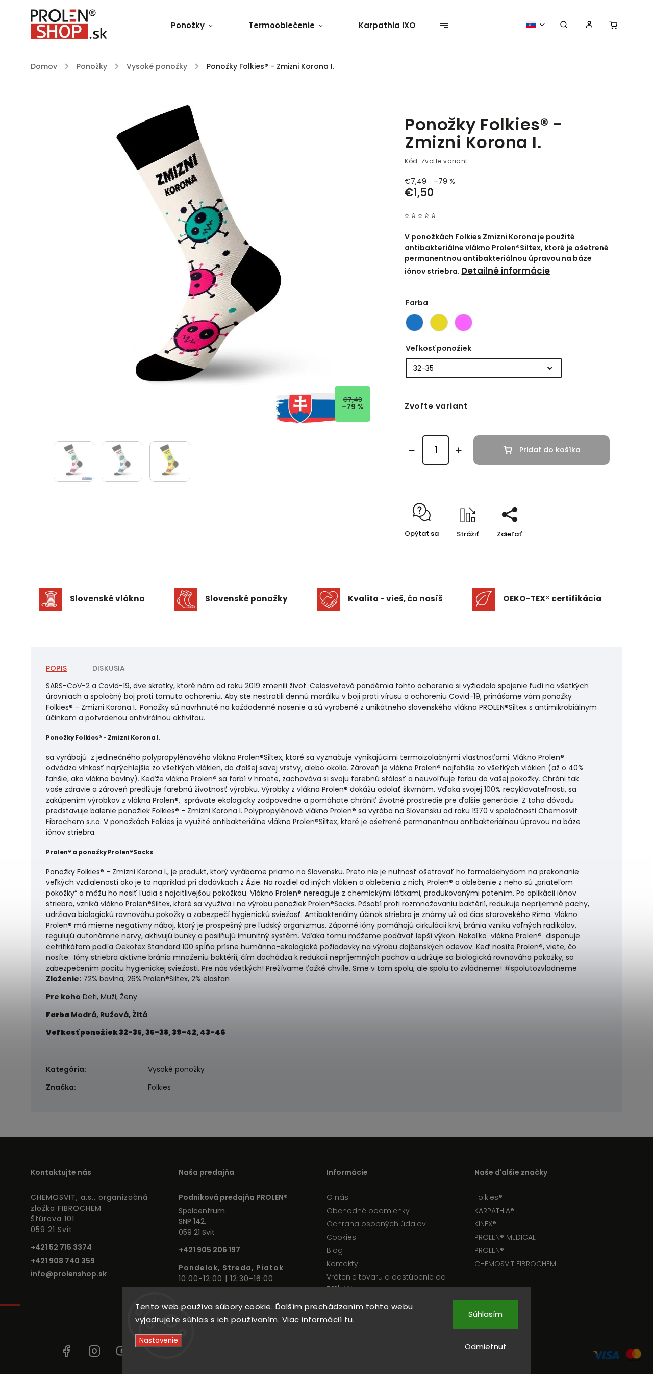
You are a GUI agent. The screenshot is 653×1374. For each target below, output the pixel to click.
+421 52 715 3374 (61, 1247)
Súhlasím (485, 1314)
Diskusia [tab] (108, 668)
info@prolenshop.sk (69, 1274)
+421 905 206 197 (209, 1250)
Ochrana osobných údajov (376, 1224)
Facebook (66, 1351)
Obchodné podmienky (368, 1211)
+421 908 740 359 (63, 1261)
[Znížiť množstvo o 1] (411, 450)
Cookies (341, 1237)
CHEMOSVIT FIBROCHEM (515, 1264)
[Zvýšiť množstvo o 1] (458, 450)
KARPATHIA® (494, 1211)
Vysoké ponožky (176, 1069)
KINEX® (485, 1224)
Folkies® (488, 1197)
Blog (334, 1250)
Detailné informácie (505, 270)
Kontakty (342, 1264)
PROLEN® (489, 1250)
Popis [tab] (56, 668)
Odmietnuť (486, 1346)
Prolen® (343, 811)
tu (348, 1319)
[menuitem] (201, 25)
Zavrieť (574, 552)
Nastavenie (158, 1340)
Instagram (94, 1351)
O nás (337, 1197)
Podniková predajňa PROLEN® (233, 1197)
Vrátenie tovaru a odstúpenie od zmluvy (386, 1282)
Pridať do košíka (550, 450)
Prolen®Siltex (315, 821)
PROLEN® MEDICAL (505, 1237)
